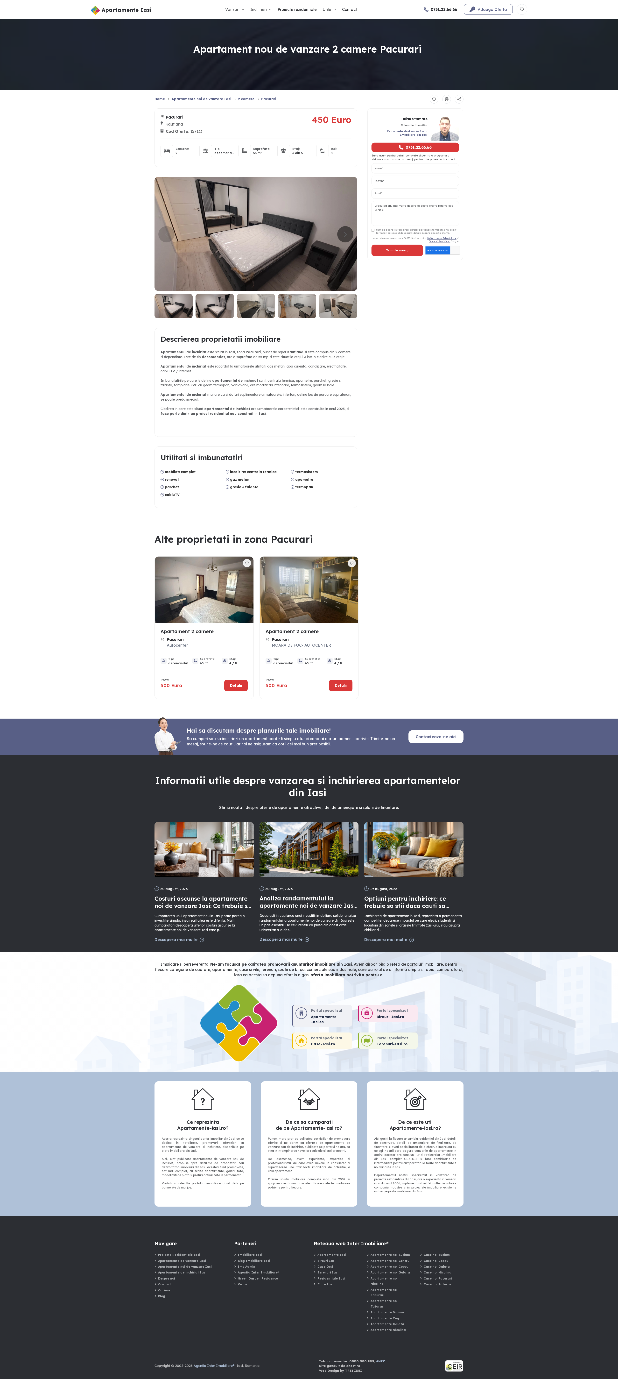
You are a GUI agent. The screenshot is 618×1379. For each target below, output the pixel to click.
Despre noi (166, 1278)
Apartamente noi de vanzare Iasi (201, 99)
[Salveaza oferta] (434, 99)
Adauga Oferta (492, 9)
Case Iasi (325, 1266)
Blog (161, 1296)
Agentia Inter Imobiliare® (258, 1272)
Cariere (164, 1290)
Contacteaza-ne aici (436, 736)
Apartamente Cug (385, 1318)
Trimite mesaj (397, 250)
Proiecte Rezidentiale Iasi (179, 1255)
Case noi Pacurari (438, 1278)
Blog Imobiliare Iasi (254, 1261)
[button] (345, 234)
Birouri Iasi (326, 1261)
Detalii (236, 685)
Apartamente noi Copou (389, 1266)
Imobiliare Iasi (250, 1255)
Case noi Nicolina (437, 1272)
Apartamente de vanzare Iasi (182, 1261)
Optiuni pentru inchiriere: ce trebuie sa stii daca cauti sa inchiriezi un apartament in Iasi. (411, 902)
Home (159, 99)
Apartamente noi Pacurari (384, 1292)
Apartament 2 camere (187, 631)
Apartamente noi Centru (390, 1261)
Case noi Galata (437, 1266)
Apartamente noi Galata (390, 1272)
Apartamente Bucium (387, 1312)
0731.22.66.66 (419, 147)
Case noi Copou (436, 1261)
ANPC (380, 1361)
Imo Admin (246, 1266)
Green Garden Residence (258, 1278)
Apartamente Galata (387, 1324)
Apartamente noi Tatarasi (384, 1303)
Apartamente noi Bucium (390, 1255)
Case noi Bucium (437, 1255)
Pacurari (268, 99)
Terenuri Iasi (327, 1272)
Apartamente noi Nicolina (384, 1281)
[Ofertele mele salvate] (522, 9)
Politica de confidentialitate (441, 238)
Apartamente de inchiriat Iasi (182, 1272)
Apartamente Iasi (331, 1255)
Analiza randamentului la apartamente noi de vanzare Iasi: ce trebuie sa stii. (308, 902)
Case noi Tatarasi (438, 1284)
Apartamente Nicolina (388, 1330)
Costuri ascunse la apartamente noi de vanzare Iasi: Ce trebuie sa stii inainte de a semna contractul (203, 902)
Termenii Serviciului (439, 241)
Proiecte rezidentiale (297, 9)
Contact (349, 9)
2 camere (246, 99)
